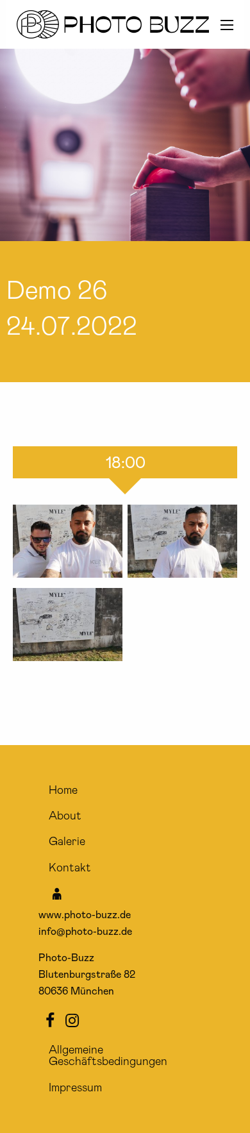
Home (63, 790)
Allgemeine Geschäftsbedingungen (108, 1056)
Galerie (67, 842)
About (65, 816)
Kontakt (70, 868)
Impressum (75, 1088)
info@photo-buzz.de (85, 932)
